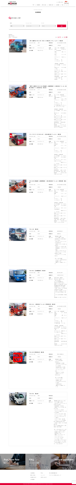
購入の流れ (33, 475)
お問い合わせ (60, 2)
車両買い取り (33, 477)
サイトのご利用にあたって (55, 475)
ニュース (43, 475)
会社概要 (32, 479)
